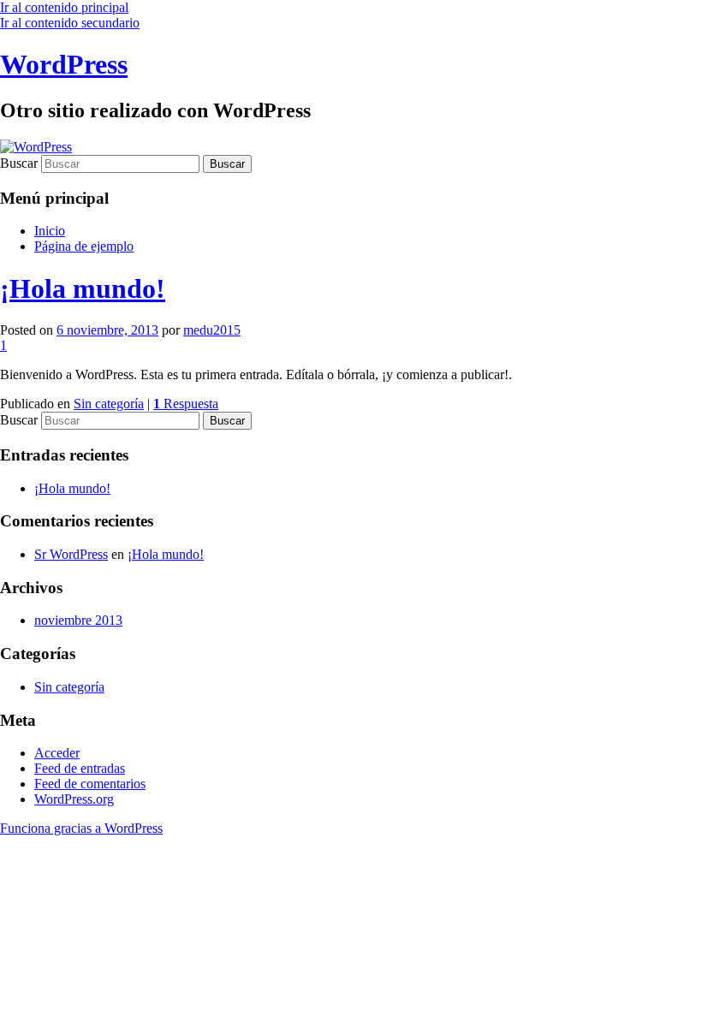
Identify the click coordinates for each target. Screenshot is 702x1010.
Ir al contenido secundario (70, 22)
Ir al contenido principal (64, 7)
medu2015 (212, 330)
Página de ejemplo (84, 246)
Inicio (49, 230)
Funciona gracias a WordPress (81, 828)
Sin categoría (109, 403)
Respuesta (185, 403)
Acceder (57, 753)
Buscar (19, 163)
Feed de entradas (79, 768)
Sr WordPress (71, 554)
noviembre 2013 (78, 620)
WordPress (64, 64)
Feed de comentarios (90, 783)
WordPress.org (74, 799)
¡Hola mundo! (82, 288)
